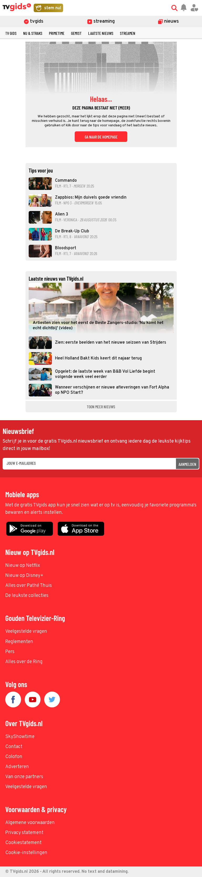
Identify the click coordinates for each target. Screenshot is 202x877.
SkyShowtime (19, 737)
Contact (13, 747)
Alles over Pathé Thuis (28, 586)
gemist (76, 33)
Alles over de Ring (24, 662)
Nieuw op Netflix (22, 566)
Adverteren (17, 767)
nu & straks (32, 33)
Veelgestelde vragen (26, 632)
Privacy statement (24, 833)
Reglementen (19, 642)
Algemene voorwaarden (30, 823)
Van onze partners (24, 777)
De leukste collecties (26, 596)
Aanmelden (187, 464)
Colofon (13, 757)
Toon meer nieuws (101, 406)
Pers (9, 652)
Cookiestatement (23, 843)
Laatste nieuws (100, 33)
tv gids (11, 33)
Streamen (127, 33)
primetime (56, 33)
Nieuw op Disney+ (24, 576)
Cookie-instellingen (26, 853)
